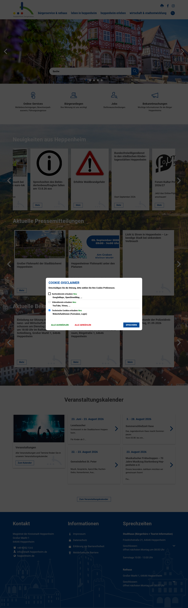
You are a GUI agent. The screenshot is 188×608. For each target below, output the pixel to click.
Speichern (131, 325)
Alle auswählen (60, 325)
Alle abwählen (83, 325)
